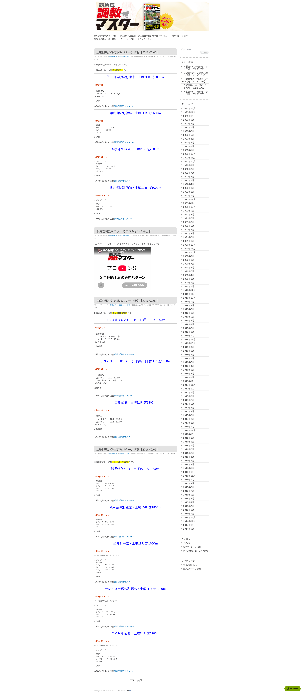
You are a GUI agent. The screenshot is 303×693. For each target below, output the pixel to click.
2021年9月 (188, 210)
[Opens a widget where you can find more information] (292, 689)
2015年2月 (188, 510)
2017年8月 (188, 396)
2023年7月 (188, 127)
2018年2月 (188, 373)
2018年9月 (188, 347)
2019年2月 (188, 328)
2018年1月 (188, 377)
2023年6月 (188, 131)
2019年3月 (188, 324)
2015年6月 (188, 494)
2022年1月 (188, 195)
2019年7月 (188, 309)
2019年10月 (189, 298)
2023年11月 (189, 112)
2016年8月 (188, 441)
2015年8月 (188, 487)
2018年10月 (189, 343)
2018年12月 (189, 335)
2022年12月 (189, 154)
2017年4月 (188, 411)
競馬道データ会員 (192, 569)
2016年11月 (189, 430)
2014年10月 (189, 525)
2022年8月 (188, 169)
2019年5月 (188, 316)
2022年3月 (188, 188)
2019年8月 (188, 305)
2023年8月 (188, 123)
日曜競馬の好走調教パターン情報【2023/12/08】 (194, 67)
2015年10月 (189, 479)
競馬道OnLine (113, 56)
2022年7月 (188, 173)
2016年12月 (189, 426)
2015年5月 (188, 498)
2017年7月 (188, 400)
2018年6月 (188, 358)
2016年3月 (188, 460)
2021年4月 (188, 229)
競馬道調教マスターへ (124, 106)
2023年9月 (188, 120)
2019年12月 (189, 290)
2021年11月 (189, 203)
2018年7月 (188, 354)
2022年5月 (188, 180)
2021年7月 (188, 218)
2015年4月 (188, 502)
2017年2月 (188, 419)
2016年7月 (188, 445)
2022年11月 (189, 157)
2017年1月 (188, 423)
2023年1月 (188, 150)
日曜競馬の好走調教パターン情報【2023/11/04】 (194, 80)
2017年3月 (188, 415)
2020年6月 (188, 267)
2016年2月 (188, 464)
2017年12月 (189, 381)
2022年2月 (188, 192)
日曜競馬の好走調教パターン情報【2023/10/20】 (194, 92)
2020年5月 (188, 271)
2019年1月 (188, 332)
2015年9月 (188, 483)
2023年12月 (189, 108)
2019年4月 (188, 320)
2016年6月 (188, 449)
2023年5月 (188, 135)
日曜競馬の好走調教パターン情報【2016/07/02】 (127, 300)
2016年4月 (188, 457)
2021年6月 (188, 222)
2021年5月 (188, 226)
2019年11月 (189, 294)
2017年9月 (188, 392)
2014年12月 (189, 517)
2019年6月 (188, 313)
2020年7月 (188, 263)
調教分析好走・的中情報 (195, 550)
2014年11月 (189, 521)
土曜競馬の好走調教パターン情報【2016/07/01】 (127, 449)
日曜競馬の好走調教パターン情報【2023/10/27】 (194, 86)
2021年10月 (189, 207)
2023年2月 (188, 146)
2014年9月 (188, 529)
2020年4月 (188, 275)
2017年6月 (188, 404)
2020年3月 (188, 279)
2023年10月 (189, 116)
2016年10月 (189, 434)
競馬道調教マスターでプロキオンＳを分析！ (125, 231)
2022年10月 (189, 161)
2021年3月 (188, 233)
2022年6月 (188, 176)
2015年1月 (188, 513)
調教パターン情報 (124, 56)
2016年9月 (188, 438)
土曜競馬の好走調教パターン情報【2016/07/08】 (127, 52)
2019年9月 (188, 301)
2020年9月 (188, 256)
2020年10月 (189, 252)
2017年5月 (188, 407)
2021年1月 (188, 241)
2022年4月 (188, 184)
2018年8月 (188, 351)
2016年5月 (188, 453)
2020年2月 (188, 282)
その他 (186, 543)
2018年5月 (188, 362)
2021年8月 (188, 214)
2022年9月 (188, 165)
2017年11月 (189, 385)
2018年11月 (189, 339)
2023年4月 (188, 139)
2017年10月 (189, 388)
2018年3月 (188, 370)
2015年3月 (188, 506)
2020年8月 (188, 260)
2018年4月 (188, 366)
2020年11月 (189, 248)
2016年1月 (188, 468)
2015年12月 (189, 472)
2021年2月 (188, 237)
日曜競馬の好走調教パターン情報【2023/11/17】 (194, 74)
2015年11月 (189, 476)
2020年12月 (189, 245)
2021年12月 (189, 199)
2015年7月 (188, 491)
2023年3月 (188, 142)
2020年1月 (188, 286)
